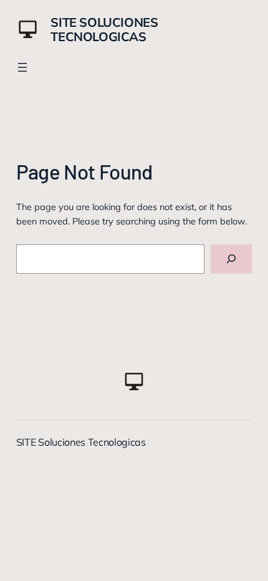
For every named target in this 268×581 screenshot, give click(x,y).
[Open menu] (22, 67)
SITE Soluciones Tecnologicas (104, 29)
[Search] (231, 259)
